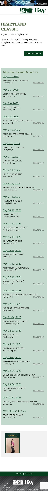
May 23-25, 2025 (12, 344)
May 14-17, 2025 (12, 210)
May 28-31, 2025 (12, 397)
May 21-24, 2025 (12, 290)
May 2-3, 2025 (11, 89)
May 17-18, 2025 (12, 277)
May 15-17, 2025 (12, 223)
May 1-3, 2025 (11, 76)
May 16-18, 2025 (12, 237)
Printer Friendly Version (33, 53)
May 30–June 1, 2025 (14, 411)
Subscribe (19, 474)
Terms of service (5, 484)
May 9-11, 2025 (11, 196)
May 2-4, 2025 (11, 103)
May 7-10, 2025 (11, 130)
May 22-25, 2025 (12, 330)
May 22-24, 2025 (12, 304)
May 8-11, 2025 (11, 183)
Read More (38, 83)
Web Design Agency (6, 488)
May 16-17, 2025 (12, 263)
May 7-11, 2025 (11, 170)
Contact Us (28, 474)
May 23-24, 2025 (12, 370)
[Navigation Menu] (1, 9)
